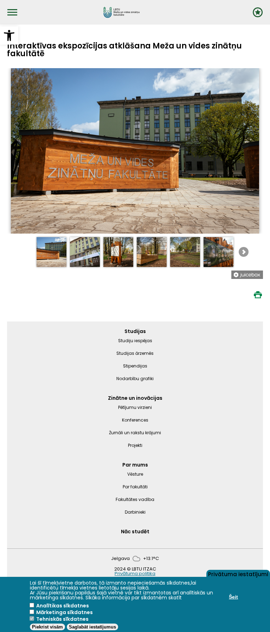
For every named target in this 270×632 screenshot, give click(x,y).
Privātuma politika (135, 573)
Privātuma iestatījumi (238, 574)
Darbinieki (135, 512)
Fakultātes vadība (135, 499)
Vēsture (135, 474)
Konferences (135, 420)
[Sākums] (122, 12)
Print (257, 294)
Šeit (233, 597)
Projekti (135, 445)
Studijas (135, 331)
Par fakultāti (135, 487)
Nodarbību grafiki (135, 379)
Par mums (135, 464)
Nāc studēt (135, 531)
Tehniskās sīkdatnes (62, 619)
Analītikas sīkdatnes (62, 605)
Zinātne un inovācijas (135, 398)
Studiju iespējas (135, 341)
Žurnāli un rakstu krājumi (135, 433)
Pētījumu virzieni (135, 407)
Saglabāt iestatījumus (92, 627)
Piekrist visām (47, 627)
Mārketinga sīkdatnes (64, 612)
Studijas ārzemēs (135, 353)
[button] (9, 35)
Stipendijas (135, 366)
